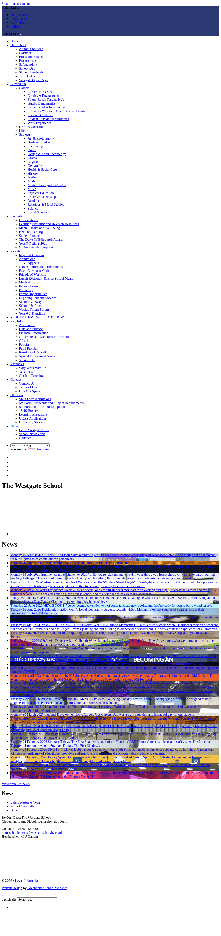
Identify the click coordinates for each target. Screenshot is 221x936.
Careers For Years (40, 92)
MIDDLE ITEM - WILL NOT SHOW (37, 317)
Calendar (25, 53)
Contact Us (26, 383)
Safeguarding (28, 64)
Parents (15, 251)
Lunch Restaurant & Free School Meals (46, 278)
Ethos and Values (31, 57)
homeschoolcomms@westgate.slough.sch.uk (32, 832)
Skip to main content (16, 3)
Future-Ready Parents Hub (46, 99)
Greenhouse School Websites (47, 888)
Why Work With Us (32, 368)
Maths (32, 177)
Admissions (27, 259)
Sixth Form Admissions (35, 399)
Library (24, 130)
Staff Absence (19, 22)
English (33, 162)
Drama (32, 158)
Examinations (28, 220)
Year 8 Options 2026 (33, 243)
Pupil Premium (29, 348)
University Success (32, 422)
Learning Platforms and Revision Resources (49, 224)
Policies (15, 26)
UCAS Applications (32, 418)
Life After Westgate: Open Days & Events (56, 111)
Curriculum (18, 84)
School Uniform (30, 305)
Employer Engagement (43, 95)
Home (14, 41)
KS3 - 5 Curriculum (32, 127)
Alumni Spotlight (31, 49)
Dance (32, 150)
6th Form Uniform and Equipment (42, 407)
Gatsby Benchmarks (41, 103)
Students (16, 216)
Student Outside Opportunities (48, 119)
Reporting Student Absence (37, 298)
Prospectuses (27, 60)
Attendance (27, 325)
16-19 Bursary (29, 410)
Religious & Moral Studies (46, 204)
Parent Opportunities (33, 294)
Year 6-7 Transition (32, 313)
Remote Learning (31, 232)
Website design (12, 888)
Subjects (24, 134)
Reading (33, 200)
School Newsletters (32, 434)
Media (32, 181)
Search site (9, 899)
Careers (24, 88)
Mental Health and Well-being (39, 228)
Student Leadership (32, 72)
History (33, 173)
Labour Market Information (46, 107)
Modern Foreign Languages (47, 185)
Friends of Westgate (32, 274)
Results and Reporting (34, 352)
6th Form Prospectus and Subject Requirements (51, 403)
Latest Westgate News (34, 430)
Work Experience (39, 123)
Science (33, 208)
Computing (35, 146)
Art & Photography (41, 138)
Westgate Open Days (33, 80)
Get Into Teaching (31, 375)
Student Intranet (30, 235)
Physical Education (41, 193)
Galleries (25, 438)
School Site (27, 360)
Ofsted (23, 340)
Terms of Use (28, 387)
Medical (24, 282)
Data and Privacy (31, 329)
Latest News (18, 19)
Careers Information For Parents (41, 267)
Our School (18, 45)
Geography (35, 165)
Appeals (33, 263)
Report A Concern (31, 255)
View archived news (16, 784)
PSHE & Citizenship (42, 197)
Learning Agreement (33, 414)
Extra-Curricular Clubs (34, 270)
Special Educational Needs (37, 356)
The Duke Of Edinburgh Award (41, 239)
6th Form (16, 395)
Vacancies (17, 364)
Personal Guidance (40, 115)
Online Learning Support (36, 247)
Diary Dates (18, 15)
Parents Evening (30, 286)
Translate (42, 449)
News (14, 426)
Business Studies (39, 142)
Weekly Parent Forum (34, 309)
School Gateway (30, 302)
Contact (15, 379)
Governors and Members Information (44, 337)
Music (32, 189)
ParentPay (26, 290)
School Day (27, 68)
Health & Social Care (42, 169)
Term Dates (27, 76)
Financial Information (33, 333)
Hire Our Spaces (30, 391)
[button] (20, 33)
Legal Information (27, 880)
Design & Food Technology (47, 154)
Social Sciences (38, 212)
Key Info (16, 321)
